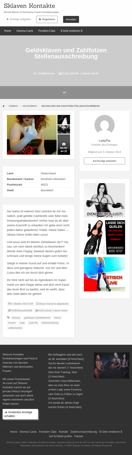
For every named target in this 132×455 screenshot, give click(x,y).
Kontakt (63, 431)
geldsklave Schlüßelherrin (37, 318)
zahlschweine (15, 328)
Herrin (57, 318)
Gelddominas (46, 73)
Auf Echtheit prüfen (60, 436)
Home (7, 30)
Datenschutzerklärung (84, 431)
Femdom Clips (46, 30)
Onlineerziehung (50, 323)
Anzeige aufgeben (20, 19)
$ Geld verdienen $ (71, 30)
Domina (16, 318)
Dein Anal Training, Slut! (62, 372)
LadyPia (104, 140)
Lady (22, 323)
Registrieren (48, 19)
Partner (78, 436)
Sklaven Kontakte (29, 5)
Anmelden (71, 19)
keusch (12, 323)
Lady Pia (33, 323)
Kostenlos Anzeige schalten (18, 414)
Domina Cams (25, 30)
